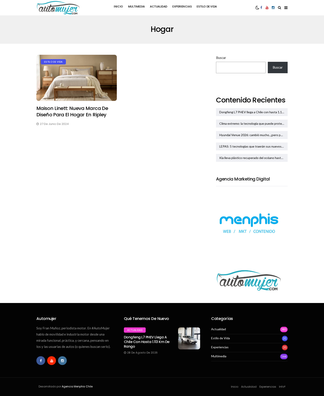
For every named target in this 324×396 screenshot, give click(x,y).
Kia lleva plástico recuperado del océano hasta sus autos (253, 158)
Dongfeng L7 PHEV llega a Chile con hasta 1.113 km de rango (253, 112)
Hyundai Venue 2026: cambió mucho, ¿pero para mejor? (253, 135)
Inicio (118, 6)
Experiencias (182, 6)
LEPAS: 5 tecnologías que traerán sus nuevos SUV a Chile (253, 146)
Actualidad (158, 6)
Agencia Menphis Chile (77, 386)
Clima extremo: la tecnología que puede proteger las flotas (253, 123)
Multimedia (136, 6)
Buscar (221, 58)
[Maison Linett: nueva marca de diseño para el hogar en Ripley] (76, 78)
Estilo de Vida (207, 6)
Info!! (282, 387)
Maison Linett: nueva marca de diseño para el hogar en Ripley (72, 111)
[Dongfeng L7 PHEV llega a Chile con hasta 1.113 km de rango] (189, 338)
